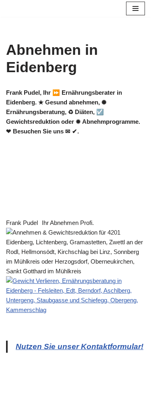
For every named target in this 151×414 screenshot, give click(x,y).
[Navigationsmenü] (135, 8)
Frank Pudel (22, 222)
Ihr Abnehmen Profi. (68, 222)
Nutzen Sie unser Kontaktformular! (79, 346)
